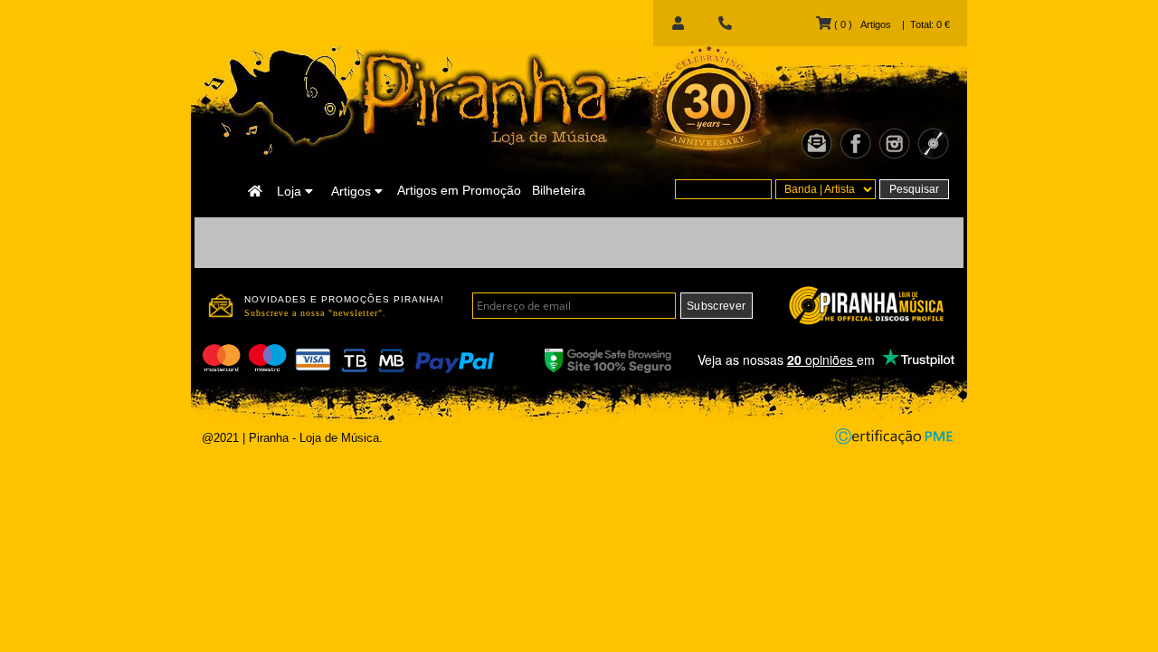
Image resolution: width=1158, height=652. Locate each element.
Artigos (353, 191)
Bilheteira (558, 190)
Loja (291, 191)
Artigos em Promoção (459, 190)
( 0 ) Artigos (861, 24)
